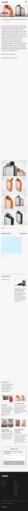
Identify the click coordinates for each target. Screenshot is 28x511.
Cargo (15, 483)
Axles (15, 481)
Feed (6, 507)
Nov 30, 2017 (7, 21)
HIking (12, 228)
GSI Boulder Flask (19, 403)
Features (16, 495)
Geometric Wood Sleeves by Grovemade (19, 431)
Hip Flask (4, 405)
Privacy (3, 483)
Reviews (15, 493)
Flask (6, 228)
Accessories (5, 12)
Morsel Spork (5, 382)
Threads (16, 489)
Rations (15, 487)
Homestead (16, 485)
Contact (3, 485)
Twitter (4, 507)
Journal (15, 491)
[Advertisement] (11, 245)
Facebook (2, 507)
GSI (7, 36)
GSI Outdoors (12, 54)
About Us (3, 481)
